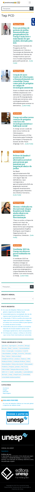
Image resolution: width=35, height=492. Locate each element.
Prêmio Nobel (5, 369)
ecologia (14, 353)
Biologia (27, 345)
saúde (11, 372)
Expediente (4, 451)
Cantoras (15, 348)
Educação (28, 353)
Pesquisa (11, 366)
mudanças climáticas (19, 361)
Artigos (5, 389)
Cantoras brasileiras (24, 348)
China (3, 351)
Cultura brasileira (6, 353)
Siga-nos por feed (10, 400)
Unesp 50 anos (17, 374)
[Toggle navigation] (29, 2)
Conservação (10, 351)
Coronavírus (18, 351)
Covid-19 (25, 351)
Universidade (26, 374)
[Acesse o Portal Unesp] (17, 417)
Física (3, 356)
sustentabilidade (28, 372)
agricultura (5, 345)
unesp (10, 374)
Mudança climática (7, 361)
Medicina (23, 358)
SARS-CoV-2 (5, 372)
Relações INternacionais (17, 369)
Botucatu (4, 348)
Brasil (9, 348)
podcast (17, 366)
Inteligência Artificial (7, 358)
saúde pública (18, 372)
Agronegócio (13, 345)
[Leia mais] (26, 105)
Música (28, 361)
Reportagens (19, 24)
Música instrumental (17, 364)
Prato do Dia (24, 366)
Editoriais (5, 391)
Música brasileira (6, 364)
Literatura (17, 358)
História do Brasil (16, 356)
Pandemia (5, 366)
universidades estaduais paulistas (11, 377)
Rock (26, 369)
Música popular (28, 364)
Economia (21, 353)
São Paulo (4, 374)
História (8, 356)
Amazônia (21, 345)
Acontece (17, 113)
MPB (28, 358)
